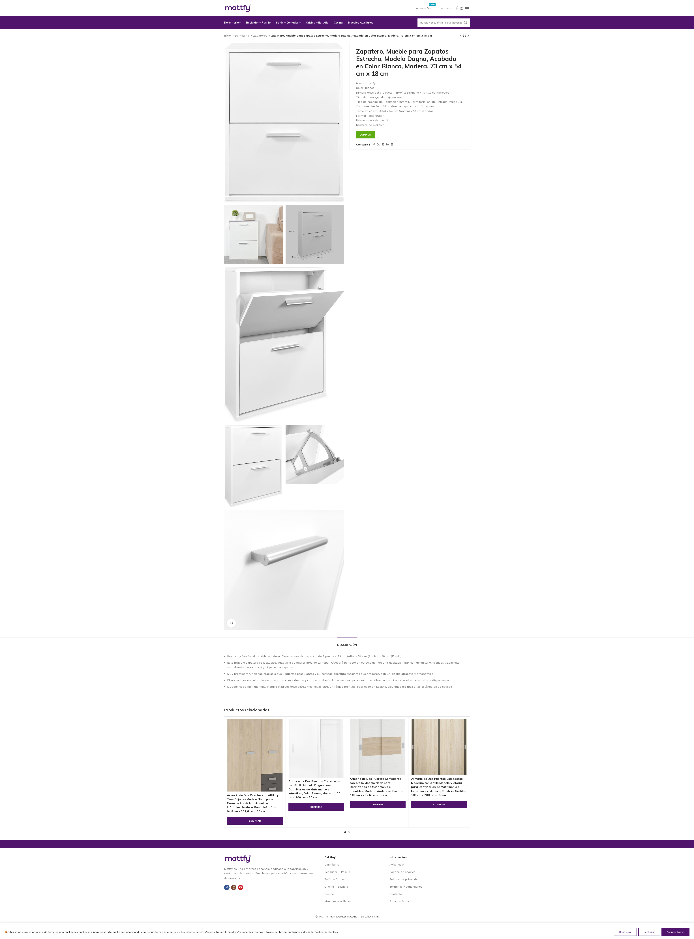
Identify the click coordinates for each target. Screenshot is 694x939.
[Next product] (468, 35)
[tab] (347, 643)
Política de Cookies (326, 931)
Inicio (228, 35)
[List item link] (355, 864)
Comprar (366, 134)
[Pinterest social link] (383, 144)
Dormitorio (242, 35)
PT (373, 916)
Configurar (625, 931)
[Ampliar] (231, 623)
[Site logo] (238, 8)
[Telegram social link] (392, 144)
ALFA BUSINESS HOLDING (343, 916)
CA (366, 916)
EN (369, 916)
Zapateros (260, 35)
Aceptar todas (675, 931)
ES (362, 916)
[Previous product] (461, 35)
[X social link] (378, 144)
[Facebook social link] (457, 8)
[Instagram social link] (461, 8)
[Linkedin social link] (387, 144)
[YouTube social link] (467, 8)
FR (377, 916)
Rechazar (649, 931)
